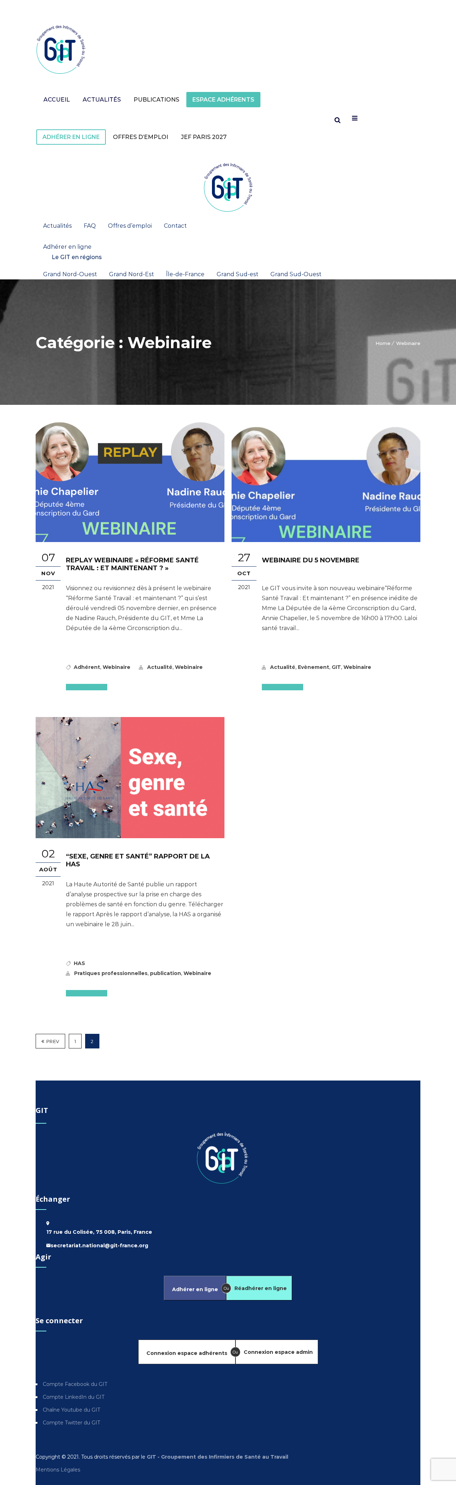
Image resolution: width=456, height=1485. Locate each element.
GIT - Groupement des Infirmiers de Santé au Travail (216, 1457)
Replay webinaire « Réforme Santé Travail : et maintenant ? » (132, 564)
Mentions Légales (59, 1469)
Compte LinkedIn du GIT (73, 1397)
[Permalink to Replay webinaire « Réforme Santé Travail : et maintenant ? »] (130, 540)
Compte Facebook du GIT (75, 1384)
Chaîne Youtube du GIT (71, 1410)
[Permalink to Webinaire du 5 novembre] (326, 540)
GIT (336, 667)
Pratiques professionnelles (110, 973)
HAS (79, 963)
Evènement (313, 667)
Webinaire (408, 343)
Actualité (159, 667)
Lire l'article (83, 687)
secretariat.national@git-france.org (99, 1245)
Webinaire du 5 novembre (310, 560)
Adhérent (87, 667)
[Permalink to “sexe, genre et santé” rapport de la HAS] (130, 836)
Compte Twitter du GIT (71, 1422)
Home (382, 343)
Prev (52, 1041)
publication (165, 973)
